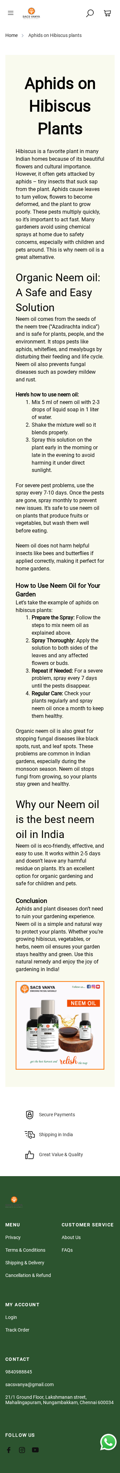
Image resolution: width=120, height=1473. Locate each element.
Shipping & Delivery (24, 1262)
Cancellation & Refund (28, 1275)
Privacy (13, 1237)
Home (11, 35)
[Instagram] (25, 1450)
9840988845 (18, 1371)
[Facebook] (12, 1450)
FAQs (67, 1250)
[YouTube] (38, 1450)
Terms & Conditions (25, 1250)
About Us (71, 1237)
